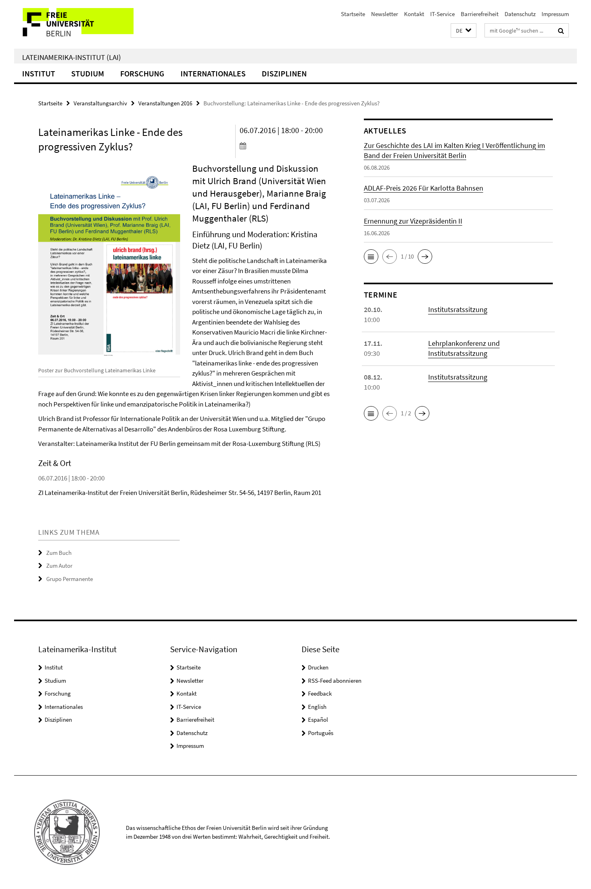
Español (318, 719)
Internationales (213, 73)
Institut (38, 73)
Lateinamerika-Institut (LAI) (71, 57)
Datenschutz (520, 14)
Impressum (555, 14)
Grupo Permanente (69, 579)
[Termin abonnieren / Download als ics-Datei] (286, 145)
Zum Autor (59, 565)
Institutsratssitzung (457, 309)
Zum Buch (59, 552)
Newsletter (384, 14)
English (317, 706)
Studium (87, 73)
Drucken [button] (318, 667)
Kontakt (414, 14)
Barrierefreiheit (480, 14)
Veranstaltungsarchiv (100, 103)
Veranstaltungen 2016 (165, 103)
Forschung (142, 73)
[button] (463, 30)
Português (320, 733)
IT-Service (442, 14)
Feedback (320, 693)
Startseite (353, 14)
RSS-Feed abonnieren (334, 680)
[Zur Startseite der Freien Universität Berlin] (81, 24)
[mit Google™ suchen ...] (561, 30)
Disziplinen (284, 73)
